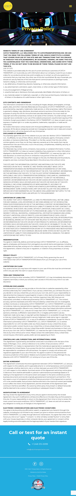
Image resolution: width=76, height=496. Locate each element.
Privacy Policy (31, 476)
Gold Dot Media (41, 472)
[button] (70, 6)
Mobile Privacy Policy (42, 476)
